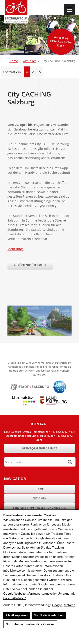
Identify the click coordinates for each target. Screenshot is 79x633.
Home (13, 61)
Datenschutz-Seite (16, 547)
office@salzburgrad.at (39, 448)
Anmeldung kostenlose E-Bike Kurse (61, 41)
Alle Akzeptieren (16, 615)
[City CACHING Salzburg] (39, 334)
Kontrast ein (12, 72)
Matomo (69, 605)
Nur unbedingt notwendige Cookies (30, 624)
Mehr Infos (15, 249)
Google (57, 605)
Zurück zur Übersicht (30, 265)
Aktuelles (29, 61)
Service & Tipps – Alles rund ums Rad (39, 508)
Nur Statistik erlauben (49, 615)
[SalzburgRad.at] (16, 11)
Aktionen (39, 498)
